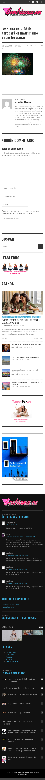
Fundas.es (9, 657)
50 (42, 679)
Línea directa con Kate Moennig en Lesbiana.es (21, 680)
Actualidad (5, 317)
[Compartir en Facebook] (27, 46)
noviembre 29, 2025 (18, 325)
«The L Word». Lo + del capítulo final (22, 694)
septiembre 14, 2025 (26, 347)
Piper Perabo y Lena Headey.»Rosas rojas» (18, 688)
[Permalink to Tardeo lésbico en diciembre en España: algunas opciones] (22, 303)
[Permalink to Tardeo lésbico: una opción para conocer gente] (6, 348)
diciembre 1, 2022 (25, 387)
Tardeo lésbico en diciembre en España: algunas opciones (21, 321)
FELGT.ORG (10, 655)
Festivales (13, 317)
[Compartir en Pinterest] (38, 46)
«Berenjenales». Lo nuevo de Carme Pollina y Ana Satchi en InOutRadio (22, 731)
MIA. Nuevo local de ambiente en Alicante (20, 740)
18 (42, 757)
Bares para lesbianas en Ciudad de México (25, 357)
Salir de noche (36, 317)
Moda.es (9, 659)
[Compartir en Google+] (34, 46)
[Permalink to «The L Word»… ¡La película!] (4, 712)
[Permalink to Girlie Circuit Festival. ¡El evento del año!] (4, 759)
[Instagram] (33, 2)
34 (42, 695)
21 (42, 739)
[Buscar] (4, 2)
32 (42, 704)
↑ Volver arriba (22, 774)
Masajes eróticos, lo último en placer (17, 555)
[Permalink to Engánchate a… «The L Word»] (4, 704)
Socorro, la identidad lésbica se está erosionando (21, 536)
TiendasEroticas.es (12, 661)
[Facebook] (29, 2)
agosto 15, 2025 (25, 360)
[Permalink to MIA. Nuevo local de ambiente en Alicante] (4, 739)
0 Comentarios (39, 338)
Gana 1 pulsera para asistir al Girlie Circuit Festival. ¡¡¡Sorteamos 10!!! (22, 749)
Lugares (28, 317)
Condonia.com (11, 653)
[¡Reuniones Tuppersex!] (21, 411)
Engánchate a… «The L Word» (19, 703)
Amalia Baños (8, 325)
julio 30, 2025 (24, 374)
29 (42, 712)
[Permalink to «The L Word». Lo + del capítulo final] (4, 695)
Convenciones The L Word (10, 605)
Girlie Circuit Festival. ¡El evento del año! (22, 758)
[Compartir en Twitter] (31, 46)
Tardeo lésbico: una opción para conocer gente (26, 344)
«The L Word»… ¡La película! (19, 712)
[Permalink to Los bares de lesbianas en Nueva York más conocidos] (6, 373)
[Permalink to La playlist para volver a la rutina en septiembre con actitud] (12, 634)
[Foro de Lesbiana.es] (15, 269)
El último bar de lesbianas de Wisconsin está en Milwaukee (27, 383)
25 (42, 721)
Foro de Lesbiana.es (8, 607)
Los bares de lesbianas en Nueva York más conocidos (25, 371)
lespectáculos (21, 317)
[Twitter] (37, 2)
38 (42, 688)
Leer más (4, 338)
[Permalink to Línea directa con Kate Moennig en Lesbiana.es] (4, 679)
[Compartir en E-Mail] (42, 46)
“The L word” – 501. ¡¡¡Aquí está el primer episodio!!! (18, 722)
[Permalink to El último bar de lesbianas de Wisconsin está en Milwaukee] (6, 385)
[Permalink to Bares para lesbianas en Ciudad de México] (6, 360)
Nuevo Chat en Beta (13, 525)
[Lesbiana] (20, 502)
